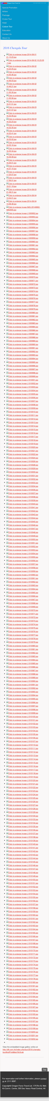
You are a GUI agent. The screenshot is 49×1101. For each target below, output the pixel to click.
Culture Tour (7, 26)
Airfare (5, 11)
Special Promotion (9, 7)
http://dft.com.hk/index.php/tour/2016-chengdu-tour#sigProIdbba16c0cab (22, 1050)
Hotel (4, 22)
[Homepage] (23, 3)
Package (6, 15)
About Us (6, 37)
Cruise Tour (7, 19)
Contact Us (7, 34)
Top (45, 1069)
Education (6, 30)
